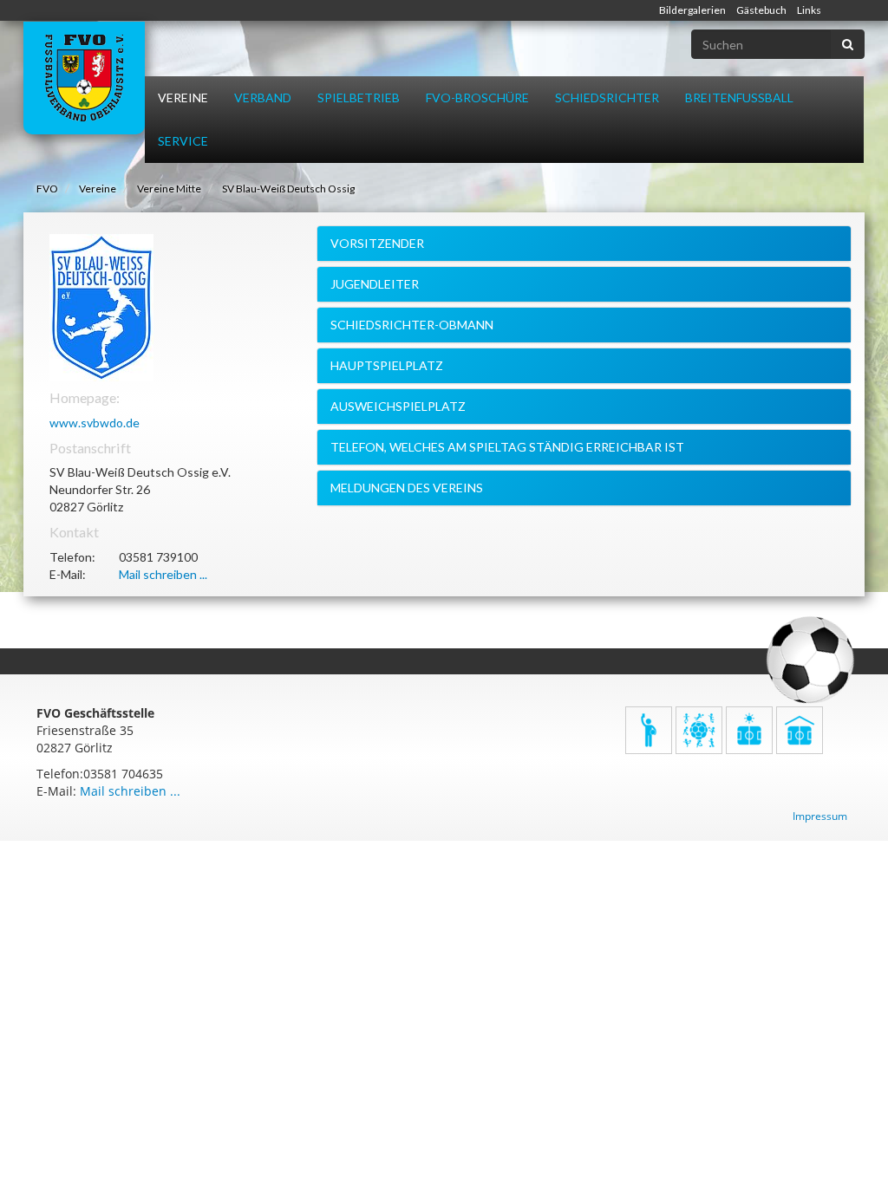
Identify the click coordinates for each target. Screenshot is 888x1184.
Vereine (183, 97)
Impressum (820, 816)
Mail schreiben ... (163, 574)
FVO (47, 188)
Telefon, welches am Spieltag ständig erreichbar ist (507, 446)
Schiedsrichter (607, 97)
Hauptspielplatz (386, 365)
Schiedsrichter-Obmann (411, 324)
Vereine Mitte (169, 188)
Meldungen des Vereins (406, 487)
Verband (262, 97)
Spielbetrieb (358, 97)
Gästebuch (761, 9)
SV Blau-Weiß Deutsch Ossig (288, 188)
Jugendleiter (374, 283)
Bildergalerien (692, 9)
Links (809, 9)
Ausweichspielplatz (398, 406)
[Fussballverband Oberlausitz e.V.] (84, 78)
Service (183, 140)
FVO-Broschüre (477, 97)
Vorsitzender (377, 243)
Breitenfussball (739, 97)
